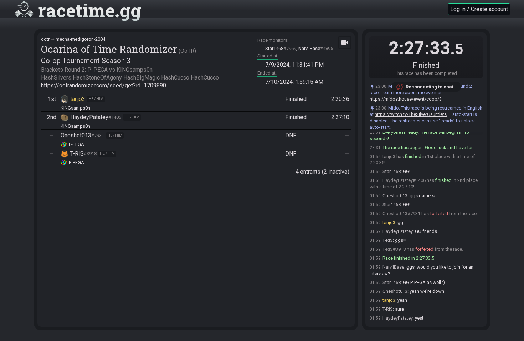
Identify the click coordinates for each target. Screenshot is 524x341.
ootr (45, 39)
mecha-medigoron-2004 (80, 39)
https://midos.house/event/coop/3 (406, 99)
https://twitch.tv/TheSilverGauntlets (411, 114)
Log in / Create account (479, 9)
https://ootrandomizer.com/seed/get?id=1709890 (103, 85)
